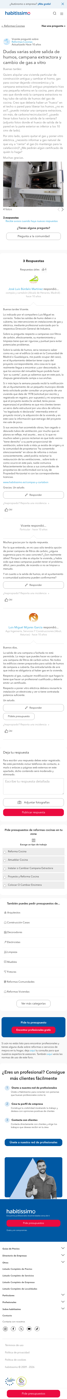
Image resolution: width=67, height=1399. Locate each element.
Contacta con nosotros (13, 1322)
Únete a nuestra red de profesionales (33, 1142)
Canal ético (8, 1316)
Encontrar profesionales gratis (33, 1030)
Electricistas (8, 1281)
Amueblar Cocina (18, 860)
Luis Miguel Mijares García (26, 627)
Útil (10, 510)
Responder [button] (35, 495)
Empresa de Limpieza (13, 1263)
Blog (4, 1266)
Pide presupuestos (33, 1393)
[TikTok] (37, 1329)
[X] (21, 1329)
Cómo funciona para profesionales (19, 1306)
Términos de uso (14, 1345)
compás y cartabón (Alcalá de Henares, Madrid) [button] (33, 293)
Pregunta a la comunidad (34, 236)
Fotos (5, 1273)
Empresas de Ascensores (14, 1259)
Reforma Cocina (17, 851)
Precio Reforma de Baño (14, 1253)
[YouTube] (29, 1329)
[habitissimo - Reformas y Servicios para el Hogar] (14, 14)
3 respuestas (11, 218)
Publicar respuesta (33, 812)
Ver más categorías (33, 1003)
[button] (33, 1249)
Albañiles (7, 1284)
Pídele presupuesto (19, 716)
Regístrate (7, 1302)
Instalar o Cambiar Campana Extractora (30, 868)
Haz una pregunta (52, 26)
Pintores (6, 1278)
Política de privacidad (17, 1352)
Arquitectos (8, 1287)
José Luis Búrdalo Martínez (25, 289)
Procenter (7, 1276)
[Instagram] (5, 1329)
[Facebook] (13, 1329)
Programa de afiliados (13, 1319)
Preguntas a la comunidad (15, 1270)
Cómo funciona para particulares (18, 1299)
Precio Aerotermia (11, 1256)
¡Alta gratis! (44, 4)
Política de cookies (15, 1360)
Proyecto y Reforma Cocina (23, 876)
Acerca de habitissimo (13, 1313)
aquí (32, 1050)
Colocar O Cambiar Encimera (25, 885)
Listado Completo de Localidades (19, 1289)
